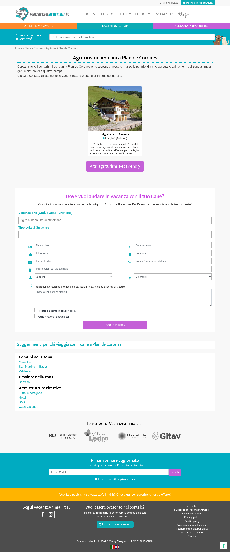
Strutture (102, 14)
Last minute (163, 14)
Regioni (123, 14)
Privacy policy (192, 517)
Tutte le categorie (30, 393)
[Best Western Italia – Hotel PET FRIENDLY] (63, 435)
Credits (192, 536)
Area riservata (169, 2)
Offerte (141, 14)
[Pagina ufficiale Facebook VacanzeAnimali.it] (42, 515)
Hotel (22, 397)
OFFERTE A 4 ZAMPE (38, 25)
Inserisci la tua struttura (199, 2)
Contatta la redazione (192, 532)
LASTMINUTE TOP (115, 25)
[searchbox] (115, 220)
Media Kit (192, 506)
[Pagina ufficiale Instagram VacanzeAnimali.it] (51, 515)
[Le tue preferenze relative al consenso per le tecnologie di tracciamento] (223, 545)
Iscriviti (175, 472)
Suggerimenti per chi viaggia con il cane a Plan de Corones (69, 344)
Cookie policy (191, 521)
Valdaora (25, 371)
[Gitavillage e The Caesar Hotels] (166, 435)
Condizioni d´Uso (192, 513)
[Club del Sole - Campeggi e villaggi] (132, 435)
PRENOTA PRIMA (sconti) (191, 25)
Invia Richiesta (114, 324)
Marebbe (25, 362)
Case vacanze (28, 406)
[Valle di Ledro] (98, 435)
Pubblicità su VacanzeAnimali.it (191, 509)
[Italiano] (112, 546)
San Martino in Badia (33, 366)
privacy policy (68, 310)
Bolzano (24, 382)
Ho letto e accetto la (116, 479)
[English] (117, 546)
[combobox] (115, 220)
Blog (182, 14)
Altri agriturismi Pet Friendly (115, 166)
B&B (22, 402)
